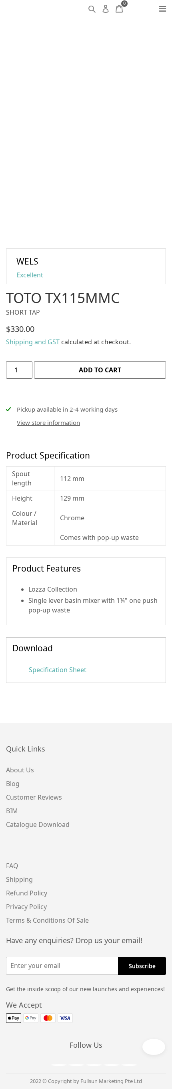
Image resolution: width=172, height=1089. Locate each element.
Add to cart (100, 370)
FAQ (12, 865)
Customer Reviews (34, 797)
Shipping (19, 879)
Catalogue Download (38, 824)
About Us (20, 770)
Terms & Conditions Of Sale (47, 920)
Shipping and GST (33, 341)
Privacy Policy (26, 906)
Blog (13, 783)
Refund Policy (26, 893)
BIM (12, 810)
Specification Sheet (56, 669)
